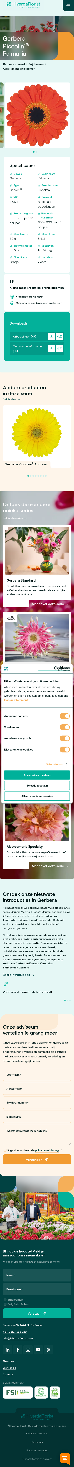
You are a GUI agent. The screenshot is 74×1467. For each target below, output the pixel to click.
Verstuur (34, 1313)
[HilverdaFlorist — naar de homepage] (23, 5)
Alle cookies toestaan (37, 774)
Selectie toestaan (37, 785)
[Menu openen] (68, 5)
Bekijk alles (9, 399)
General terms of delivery (37, 1458)
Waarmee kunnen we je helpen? (26, 1130)
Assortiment (17, 64)
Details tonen (54, 764)
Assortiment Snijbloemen (19, 68)
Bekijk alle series (13, 517)
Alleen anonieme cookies (37, 796)
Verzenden (34, 1159)
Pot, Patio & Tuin (18, 1304)
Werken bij (9, 1367)
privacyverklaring (47, 1150)
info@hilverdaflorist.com (18, 1338)
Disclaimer (37, 1441)
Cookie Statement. (16, 699)
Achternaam (14, 1088)
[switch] (65, 727)
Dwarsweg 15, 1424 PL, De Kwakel (23, 1325)
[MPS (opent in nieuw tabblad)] (55, 1392)
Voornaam (13, 1074)
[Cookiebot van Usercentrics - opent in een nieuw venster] (54, 668)
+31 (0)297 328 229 (15, 1331)
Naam (10, 1275)
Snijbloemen (36, 64)
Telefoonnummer (17, 1102)
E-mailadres (13, 1116)
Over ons (8, 1361)
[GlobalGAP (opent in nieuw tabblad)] (41, 1392)
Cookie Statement (37, 1433)
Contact (8, 1374)
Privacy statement (37, 1450)
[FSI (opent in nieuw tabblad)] (18, 1392)
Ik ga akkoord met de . (35, 1150)
